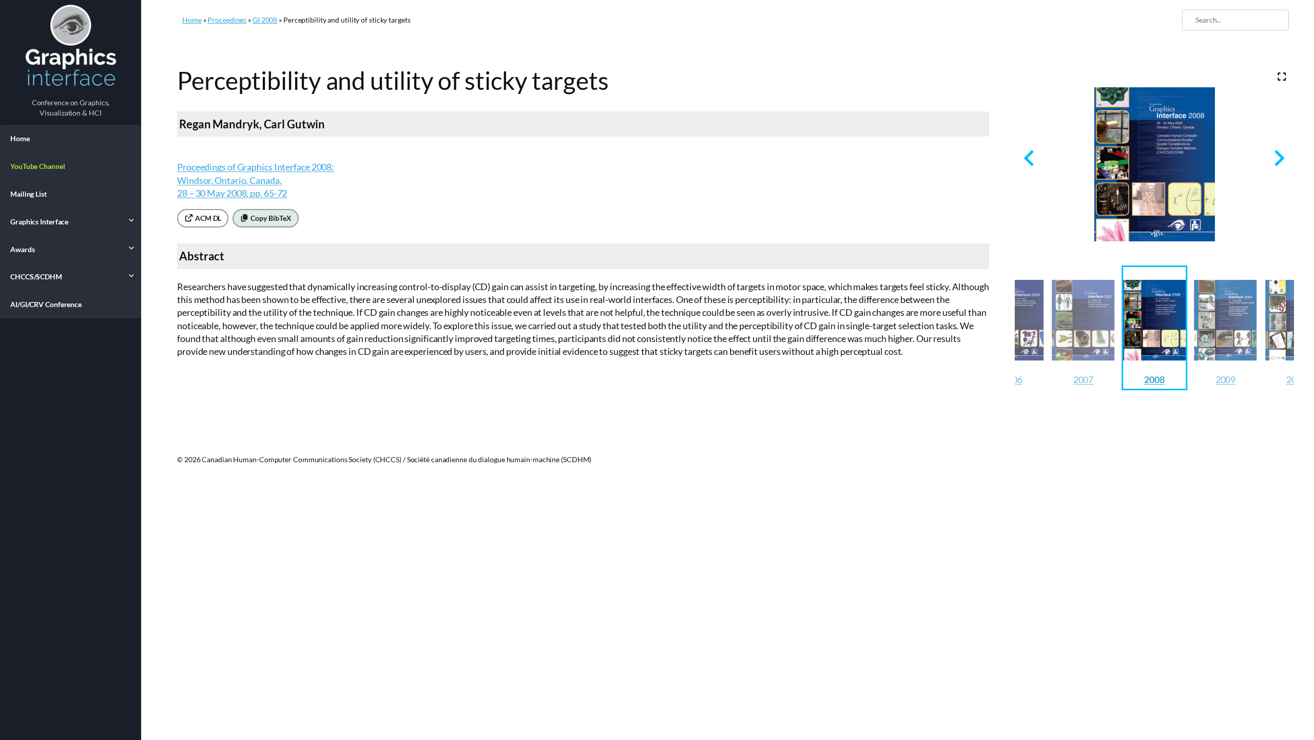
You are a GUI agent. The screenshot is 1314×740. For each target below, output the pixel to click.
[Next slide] (1278, 157)
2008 (1154, 379)
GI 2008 (265, 19)
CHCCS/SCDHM (36, 276)
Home (20, 138)
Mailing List (28, 193)
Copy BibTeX (270, 218)
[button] (1083, 327)
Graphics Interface (39, 221)
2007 (1083, 379)
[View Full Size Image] (1282, 76)
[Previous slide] (1029, 157)
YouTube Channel (37, 166)
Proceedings (226, 19)
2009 (1225, 379)
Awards (22, 249)
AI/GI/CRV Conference (46, 304)
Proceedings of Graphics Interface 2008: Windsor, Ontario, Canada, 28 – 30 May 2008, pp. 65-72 (255, 179)
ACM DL (207, 218)
